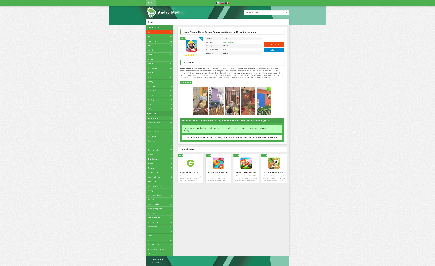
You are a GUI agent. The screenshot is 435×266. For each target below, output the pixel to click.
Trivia (150, 104)
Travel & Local (153, 245)
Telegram (274, 50)
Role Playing (152, 86)
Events (150, 163)
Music (150, 73)
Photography (153, 222)
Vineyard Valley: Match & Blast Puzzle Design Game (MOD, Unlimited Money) (246, 172)
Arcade (150, 46)
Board (150, 50)
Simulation (152, 91)
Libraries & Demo (154, 186)
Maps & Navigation (155, 195)
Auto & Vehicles (154, 123)
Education (152, 136)
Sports (150, 95)
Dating (150, 154)
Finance (151, 168)
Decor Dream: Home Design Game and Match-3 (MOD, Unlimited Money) (218, 172)
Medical (151, 200)
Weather (151, 254)
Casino (150, 59)
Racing (150, 82)
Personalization (154, 218)
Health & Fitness (154, 177)
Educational (152, 68)
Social (150, 236)
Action (150, 36)
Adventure (152, 41)
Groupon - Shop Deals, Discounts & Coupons (190, 172)
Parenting (152, 213)
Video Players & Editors (157, 249)
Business (151, 141)
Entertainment (153, 159)
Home (150, 3)
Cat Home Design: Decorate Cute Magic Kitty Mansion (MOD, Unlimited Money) (274, 172)
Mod (150, 32)
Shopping (151, 231)
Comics (151, 145)
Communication (154, 150)
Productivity (152, 227)
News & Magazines (155, 209)
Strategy (151, 100)
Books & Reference (155, 132)
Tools (150, 240)
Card (150, 55)
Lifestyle (151, 190)
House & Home (153, 181)
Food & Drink (153, 172)
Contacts (151, 262)
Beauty (150, 127)
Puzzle (150, 77)
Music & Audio (153, 204)
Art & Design (153, 118)
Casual (150, 64)
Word (150, 109)
